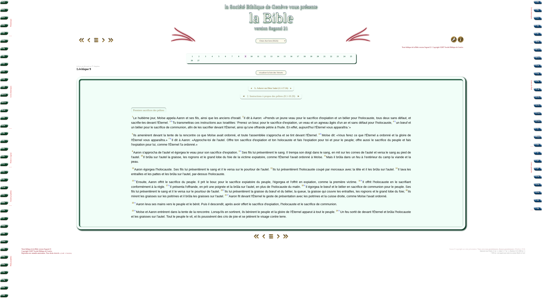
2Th (537, 105)
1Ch (4, 94)
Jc (538, 153)
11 (258, 56)
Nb (4, 25)
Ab (4, 233)
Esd (3, 110)
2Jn (537, 184)
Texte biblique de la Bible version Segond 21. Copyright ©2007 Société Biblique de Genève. (433, 47)
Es (4, 172)
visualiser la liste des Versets (271, 73)
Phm (538, 137)
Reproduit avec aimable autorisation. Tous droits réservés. (46, 253)
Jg (4, 48)
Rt (4, 56)
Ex (4, 10)
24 (344, 56)
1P (538, 161)
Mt (537, 2)
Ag (4, 280)
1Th (537, 97)
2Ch (4, 102)
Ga (537, 65)
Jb (4, 133)
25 (351, 56)
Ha (4, 264)
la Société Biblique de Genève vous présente (271, 7)
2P (538, 168)
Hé (538, 145)
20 (318, 56)
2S (4, 71)
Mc (537, 10)
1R (4, 79)
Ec (4, 156)
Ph (538, 81)
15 (285, 56)
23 (338, 56)
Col (537, 89)
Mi (4, 249)
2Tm (538, 121)
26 (192, 61)
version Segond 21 (271, 28)
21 (324, 56)
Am (3, 226)
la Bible (271, 17)
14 (278, 56)
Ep (538, 73)
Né (4, 118)
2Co (537, 57)
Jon (3, 241)
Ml (4, 295)
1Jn (537, 176)
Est (4, 125)
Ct (4, 164)
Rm (537, 42)
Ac (538, 34)
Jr (4, 179)
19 (311, 56)
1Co (537, 49)
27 (198, 61)
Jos (4, 41)
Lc (538, 18)
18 (305, 56)
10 (252, 56)
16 (291, 56)
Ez (4, 195)
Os (4, 210)
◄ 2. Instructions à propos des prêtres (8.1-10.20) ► (271, 96)
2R (4, 87)
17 (298, 56)
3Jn (537, 192)
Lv (4, 17)
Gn (4, 2)
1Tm (538, 113)
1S (4, 64)
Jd (538, 200)
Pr (4, 149)
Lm (3, 187)
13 (271, 56)
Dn (4, 202)
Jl (4, 218)
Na (4, 257)
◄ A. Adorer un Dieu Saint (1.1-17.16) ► (271, 88)
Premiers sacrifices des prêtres (148, 110)
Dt (4, 33)
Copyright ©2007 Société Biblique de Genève (36, 251)
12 (265, 56)
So (4, 272)
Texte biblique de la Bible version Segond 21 (36, 249)
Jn (538, 26)
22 (331, 56)
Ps (4, 141)
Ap (537, 208)
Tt (538, 129)
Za (4, 287)
